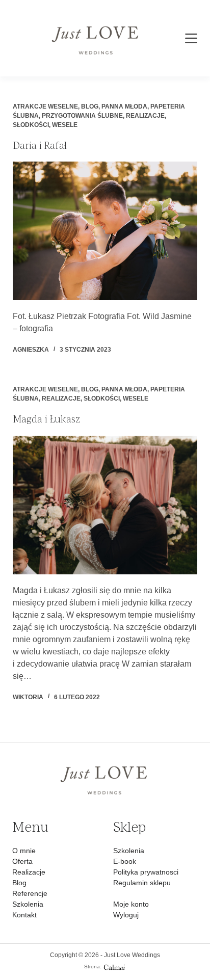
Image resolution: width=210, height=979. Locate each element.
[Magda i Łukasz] (105, 505)
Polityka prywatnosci (145, 872)
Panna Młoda (124, 106)
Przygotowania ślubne (82, 115)
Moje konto (131, 904)
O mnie (24, 850)
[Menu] (191, 38)
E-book (124, 861)
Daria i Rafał (40, 145)
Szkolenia (27, 904)
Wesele (64, 124)
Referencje (29, 893)
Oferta (22, 861)
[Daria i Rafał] (105, 231)
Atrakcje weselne (45, 106)
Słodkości (31, 124)
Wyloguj (126, 915)
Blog (89, 106)
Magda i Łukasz (46, 419)
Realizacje (145, 115)
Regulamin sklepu (142, 883)
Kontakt (24, 915)
